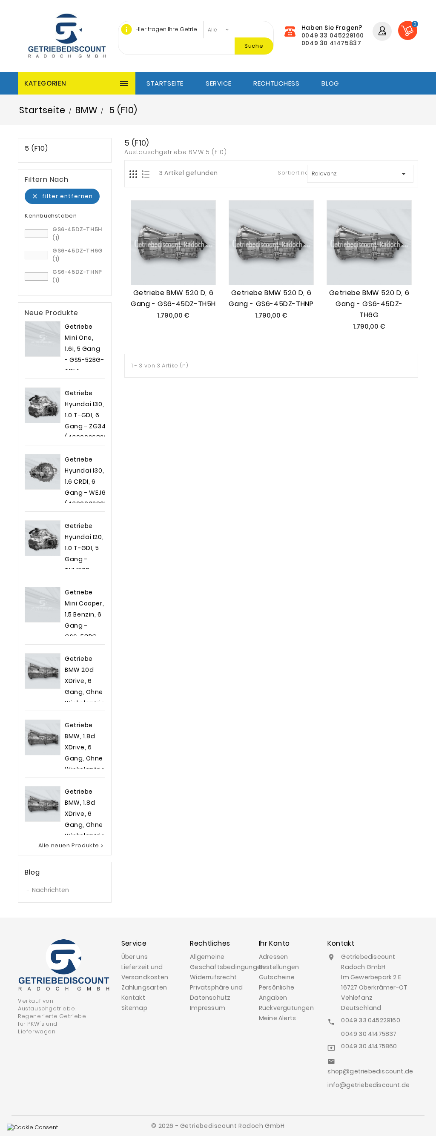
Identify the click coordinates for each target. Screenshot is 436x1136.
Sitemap (134, 1008)
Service (218, 83)
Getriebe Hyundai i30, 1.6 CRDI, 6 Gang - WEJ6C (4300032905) (88, 481)
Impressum (207, 1008)
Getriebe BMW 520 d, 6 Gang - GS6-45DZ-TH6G (369, 304)
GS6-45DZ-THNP (77, 276)
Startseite (165, 83)
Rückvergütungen (286, 1008)
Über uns (134, 956)
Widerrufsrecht (213, 977)
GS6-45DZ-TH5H (77, 233)
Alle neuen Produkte (71, 846)
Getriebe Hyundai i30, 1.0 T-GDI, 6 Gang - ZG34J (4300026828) (88, 415)
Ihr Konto (274, 943)
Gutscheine (277, 977)
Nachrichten (50, 890)
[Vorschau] (183, 267)
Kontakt (133, 997)
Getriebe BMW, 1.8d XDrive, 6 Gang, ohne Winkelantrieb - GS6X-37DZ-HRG (87, 758)
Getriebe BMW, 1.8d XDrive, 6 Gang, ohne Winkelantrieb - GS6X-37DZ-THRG (87, 824)
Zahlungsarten (144, 987)
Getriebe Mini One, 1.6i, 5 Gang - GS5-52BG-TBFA (84, 348)
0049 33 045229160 (332, 35)
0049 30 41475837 (331, 43)
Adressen (273, 956)
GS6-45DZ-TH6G (77, 255)
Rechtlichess (276, 83)
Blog (329, 83)
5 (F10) (36, 148)
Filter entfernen (62, 196)
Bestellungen (279, 967)
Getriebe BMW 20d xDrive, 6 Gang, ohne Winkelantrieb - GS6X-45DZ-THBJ (87, 691)
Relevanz (360, 174)
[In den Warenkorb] (163, 267)
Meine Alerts (277, 1018)
